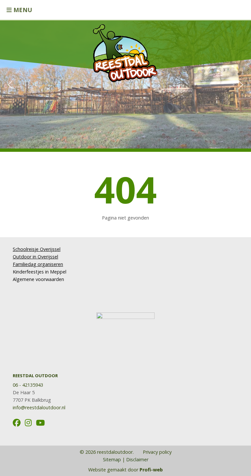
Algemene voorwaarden (38, 279)
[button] (10, 84)
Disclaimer (137, 459)
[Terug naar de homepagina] (125, 50)
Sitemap (112, 459)
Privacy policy (157, 452)
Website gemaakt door (125, 470)
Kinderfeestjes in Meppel (39, 272)
